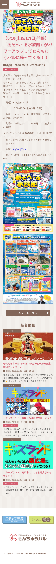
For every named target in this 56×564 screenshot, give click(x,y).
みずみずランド (20, 149)
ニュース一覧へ (28, 313)
